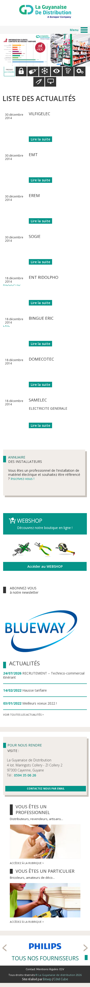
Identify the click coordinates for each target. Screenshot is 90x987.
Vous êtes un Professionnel (33, 809)
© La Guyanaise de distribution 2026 (58, 975)
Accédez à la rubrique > (27, 863)
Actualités (24, 663)
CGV (61, 969)
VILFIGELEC (39, 113)
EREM (34, 195)
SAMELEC (38, 400)
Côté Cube (61, 979)
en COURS (9, 70)
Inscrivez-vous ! (22, 478)
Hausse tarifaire (34, 690)
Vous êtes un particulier (45, 871)
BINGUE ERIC (41, 318)
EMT (33, 154)
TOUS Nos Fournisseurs (45, 958)
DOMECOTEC (41, 359)
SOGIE (35, 236)
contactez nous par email (46, 788)
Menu (74, 30)
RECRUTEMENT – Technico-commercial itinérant (43, 675)
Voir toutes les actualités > (23, 714)
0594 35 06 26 (25, 775)
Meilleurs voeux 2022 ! (39, 703)
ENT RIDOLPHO (43, 277)
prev (4, 948)
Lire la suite (40, 139)
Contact (30, 969)
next (86, 948)
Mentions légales (47, 969)
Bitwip (47, 979)
